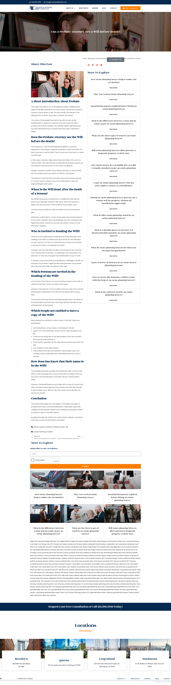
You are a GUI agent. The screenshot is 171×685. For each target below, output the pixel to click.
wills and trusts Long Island (126, 572)
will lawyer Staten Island (70, 572)
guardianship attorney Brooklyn (74, 587)
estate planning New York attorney (51, 584)
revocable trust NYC (50, 567)
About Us (69, 8)
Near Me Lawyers (49, 595)
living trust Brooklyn (109, 541)
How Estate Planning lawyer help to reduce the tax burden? (114, 81)
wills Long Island (86, 578)
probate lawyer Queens (58, 558)
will (67, 427)
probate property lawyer (62, 564)
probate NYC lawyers (127, 561)
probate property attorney (40, 564)
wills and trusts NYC (53, 575)
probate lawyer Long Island (127, 555)
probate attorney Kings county (89, 550)
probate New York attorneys (71, 561)
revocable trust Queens (67, 567)
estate (36, 427)
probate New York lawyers (40, 581)
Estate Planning (40, 432)
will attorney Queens (67, 570)
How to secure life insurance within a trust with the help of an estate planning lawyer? (113, 279)
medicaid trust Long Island (116, 544)
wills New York (98, 578)
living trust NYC (47, 544)
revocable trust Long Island (102, 564)
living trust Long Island (125, 541)
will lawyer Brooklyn (103, 570)
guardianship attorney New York (126, 587)
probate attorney (41, 371)
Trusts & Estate (43, 7)
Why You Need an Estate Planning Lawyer (114, 94)
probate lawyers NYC (96, 558)
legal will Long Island (38, 541)
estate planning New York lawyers (49, 587)
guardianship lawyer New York (56, 592)
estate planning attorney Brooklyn (106, 584)
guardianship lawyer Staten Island (126, 592)
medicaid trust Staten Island (82, 547)
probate (48, 427)
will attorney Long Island (125, 567)
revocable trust (83, 567)
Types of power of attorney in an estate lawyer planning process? (113, 264)
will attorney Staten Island (85, 570)
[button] (88, 65)
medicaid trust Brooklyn (97, 544)
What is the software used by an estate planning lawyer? (114, 293)
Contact (113, 8)
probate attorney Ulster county (61, 555)
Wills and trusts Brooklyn (105, 572)
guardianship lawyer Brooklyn (115, 589)
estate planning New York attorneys (79, 584)
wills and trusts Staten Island (91, 575)
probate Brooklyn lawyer (84, 555)
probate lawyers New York (77, 558)
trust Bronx (93, 567)
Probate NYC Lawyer (25, 678)
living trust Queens (61, 544)
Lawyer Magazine (49, 578)
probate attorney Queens (79, 552)
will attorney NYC (51, 570)
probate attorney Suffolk (121, 552)
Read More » (114, 88)
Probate (49, 432)
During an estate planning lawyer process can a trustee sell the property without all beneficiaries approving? (113, 200)
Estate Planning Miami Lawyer (68, 578)
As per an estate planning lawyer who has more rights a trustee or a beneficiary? (113, 184)
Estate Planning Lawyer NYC (79, 592)
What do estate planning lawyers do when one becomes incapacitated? (113, 249)
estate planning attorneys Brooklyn (85, 581)
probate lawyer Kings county (105, 555)
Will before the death (59, 147)
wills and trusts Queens (70, 575)
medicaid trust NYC (45, 547)
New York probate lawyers (128, 547)
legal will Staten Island (92, 541)
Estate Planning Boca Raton (123, 575)
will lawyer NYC (40, 572)
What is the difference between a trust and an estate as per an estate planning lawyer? (113, 122)
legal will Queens (77, 541)
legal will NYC (66, 541)
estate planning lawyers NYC (129, 578)
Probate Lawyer (59, 427)
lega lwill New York (53, 541)
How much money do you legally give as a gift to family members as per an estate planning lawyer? (113, 168)
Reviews (95, 8)
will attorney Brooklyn (106, 567)
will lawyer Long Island (119, 570)
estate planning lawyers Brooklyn (112, 581)
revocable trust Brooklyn (81, 564)
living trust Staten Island (78, 544)
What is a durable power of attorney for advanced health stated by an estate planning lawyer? (114, 233)
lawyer (42, 427)
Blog (104, 8)
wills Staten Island (111, 578)
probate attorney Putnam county (55, 552)
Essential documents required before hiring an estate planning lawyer (114, 107)
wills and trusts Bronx (88, 572)
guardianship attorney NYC (40, 589)
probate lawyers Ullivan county (48, 561)
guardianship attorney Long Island (100, 587)
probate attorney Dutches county (63, 550)
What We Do (83, 8)
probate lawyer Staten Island (116, 558)
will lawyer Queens (53, 572)
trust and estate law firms (61, 581)
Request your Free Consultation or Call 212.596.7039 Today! (85, 607)
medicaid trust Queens (62, 547)
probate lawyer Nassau (39, 558)
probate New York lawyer (93, 561)
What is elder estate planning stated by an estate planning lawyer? (113, 217)
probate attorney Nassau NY (112, 550)
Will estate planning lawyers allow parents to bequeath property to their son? (114, 152)
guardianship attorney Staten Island (89, 589)
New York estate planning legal (105, 547)
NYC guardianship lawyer (39, 550)
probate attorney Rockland (100, 552)
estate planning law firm (42, 9)
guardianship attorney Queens (63, 589)
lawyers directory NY (121, 564)
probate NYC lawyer (111, 561)
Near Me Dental (36, 595)
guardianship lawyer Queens (101, 592)
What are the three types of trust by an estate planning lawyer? (114, 137)
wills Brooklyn (107, 575)
